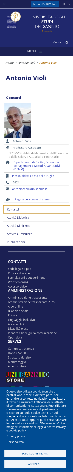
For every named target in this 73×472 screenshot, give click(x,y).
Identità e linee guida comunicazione (32, 333)
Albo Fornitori (17, 366)
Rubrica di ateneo (20, 273)
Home (9, 63)
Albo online (15, 306)
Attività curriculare (19, 234)
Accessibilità (16, 324)
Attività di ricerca (18, 226)
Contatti (13, 209)
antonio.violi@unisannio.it (29, 189)
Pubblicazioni (16, 242)
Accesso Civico (17, 286)
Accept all (35, 464)
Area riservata (44, 4)
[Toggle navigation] (4, 4)
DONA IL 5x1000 (17, 353)
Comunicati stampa (21, 349)
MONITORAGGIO (17, 362)
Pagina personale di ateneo (33, 199)
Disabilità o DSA (18, 329)
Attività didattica (18, 218)
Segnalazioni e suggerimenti (27, 278)
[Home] (13, 22)
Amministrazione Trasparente (27, 298)
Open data (15, 337)
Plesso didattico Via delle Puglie (33, 176)
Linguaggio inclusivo (21, 320)
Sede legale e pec (19, 269)
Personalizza (15, 442)
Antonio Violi (26, 63)
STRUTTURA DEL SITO (19, 357)
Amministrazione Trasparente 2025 (31, 302)
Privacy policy (16, 436)
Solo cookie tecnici (35, 453)
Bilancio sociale (18, 311)
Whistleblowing (18, 282)
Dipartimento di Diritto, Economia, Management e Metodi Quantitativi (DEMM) (36, 165)
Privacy (13, 315)
